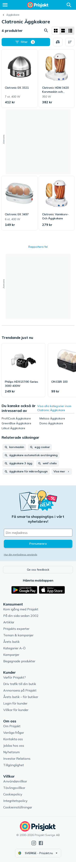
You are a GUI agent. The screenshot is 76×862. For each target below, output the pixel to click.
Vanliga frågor (13, 733)
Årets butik (11, 642)
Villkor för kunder (15, 710)
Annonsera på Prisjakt (19, 690)
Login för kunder (15, 703)
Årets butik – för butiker (20, 697)
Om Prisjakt (11, 726)
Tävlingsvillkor (14, 788)
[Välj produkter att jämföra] (57, 42)
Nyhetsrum (11, 752)
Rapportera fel (38, 247)
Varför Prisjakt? (14, 677)
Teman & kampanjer (18, 635)
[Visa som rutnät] (55, 30)
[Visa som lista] (63, 30)
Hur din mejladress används (20, 554)
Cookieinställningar (17, 807)
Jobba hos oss (13, 745)
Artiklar (8, 622)
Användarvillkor (15, 781)
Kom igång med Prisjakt (20, 609)
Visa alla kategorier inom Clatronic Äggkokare (54, 408)
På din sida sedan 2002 (21, 616)
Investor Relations (16, 758)
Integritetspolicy (15, 801)
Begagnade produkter (19, 661)
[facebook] (41, 843)
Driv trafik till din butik (19, 684)
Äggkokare (12, 14)
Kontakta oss (13, 739)
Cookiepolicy (12, 794)
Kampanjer (11, 655)
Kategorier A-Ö (14, 648)
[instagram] (33, 843)
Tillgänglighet (13, 765)
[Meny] (5, 5)
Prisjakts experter (16, 629)
